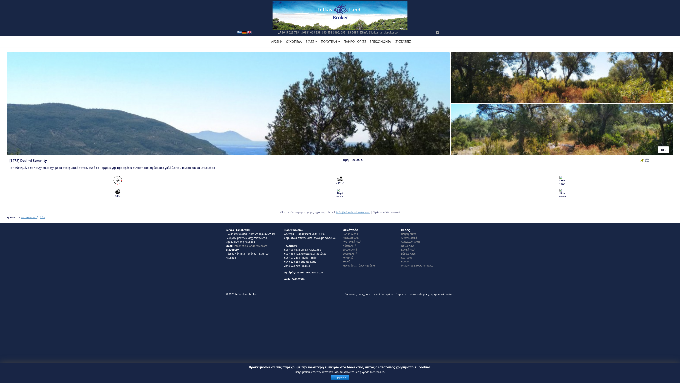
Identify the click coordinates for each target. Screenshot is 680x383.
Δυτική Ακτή (350, 249)
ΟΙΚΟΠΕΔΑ (294, 41)
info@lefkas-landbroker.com (381, 32)
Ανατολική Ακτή (29, 217)
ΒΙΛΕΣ (309, 41)
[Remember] (642, 160)
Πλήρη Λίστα (350, 233)
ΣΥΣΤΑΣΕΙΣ (403, 41)
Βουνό (346, 261)
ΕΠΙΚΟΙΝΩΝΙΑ (380, 41)
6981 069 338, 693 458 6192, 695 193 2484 (330, 32)
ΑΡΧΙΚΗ (276, 41)
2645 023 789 (290, 32)
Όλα (42, 217)
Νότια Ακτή (349, 245)
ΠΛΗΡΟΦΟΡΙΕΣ (355, 41)
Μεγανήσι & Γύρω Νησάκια (359, 265)
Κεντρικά (348, 257)
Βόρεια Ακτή (350, 253)
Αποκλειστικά (351, 237)
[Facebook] (437, 32)
